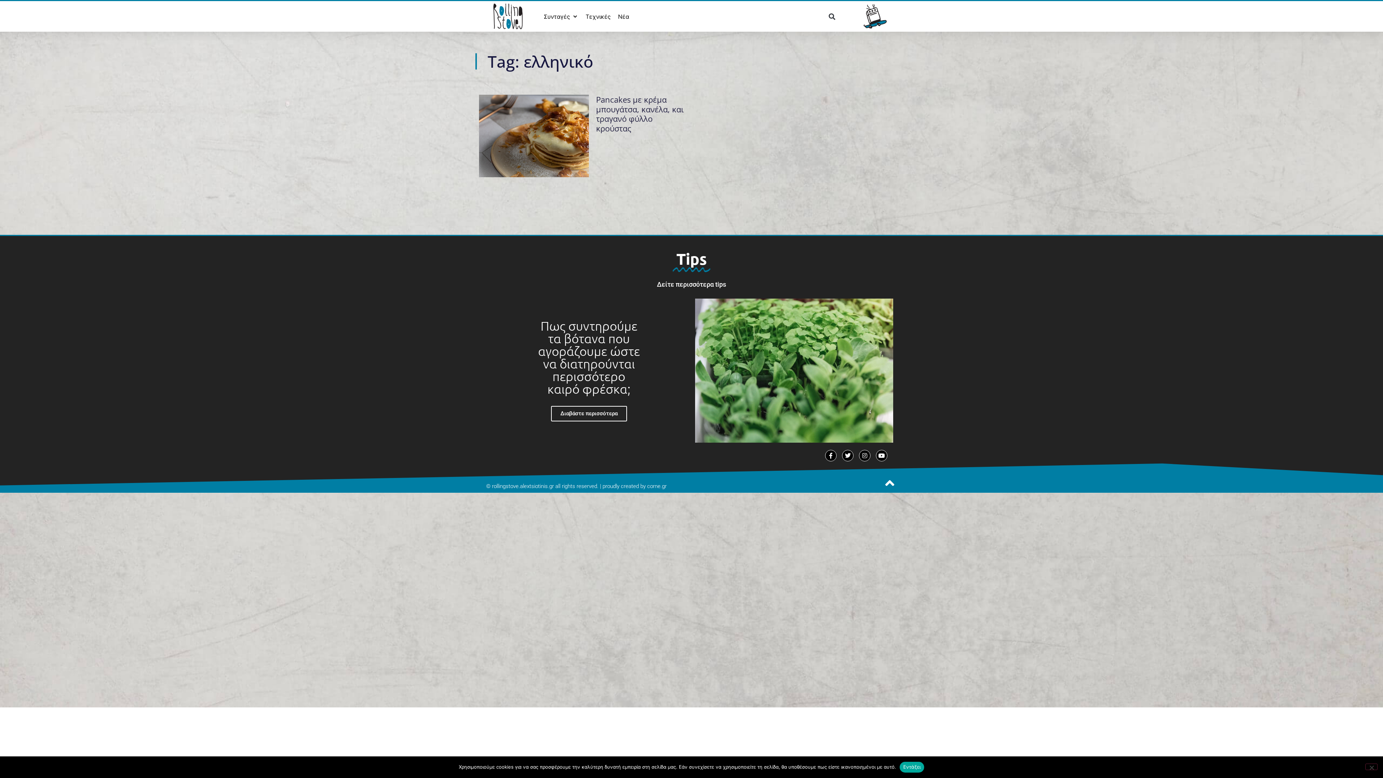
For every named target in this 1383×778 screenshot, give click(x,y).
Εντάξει (912, 767)
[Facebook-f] (831, 455)
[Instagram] (864, 455)
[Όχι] (1371, 767)
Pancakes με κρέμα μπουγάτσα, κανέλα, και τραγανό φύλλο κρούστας (640, 113)
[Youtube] (881, 455)
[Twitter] (848, 455)
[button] (561, 16)
